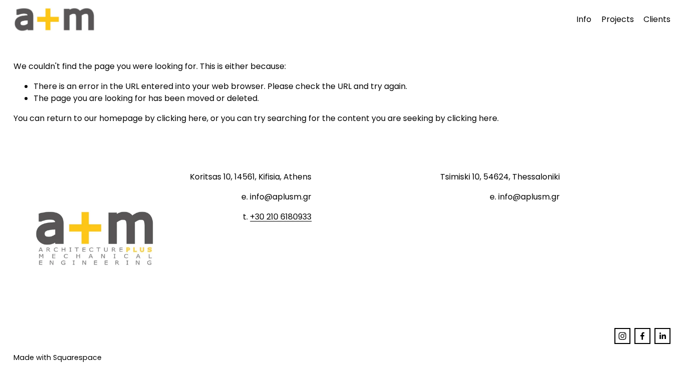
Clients (656, 19)
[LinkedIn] (662, 336)
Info (583, 19)
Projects (617, 19)
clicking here (182, 118)
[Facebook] (642, 336)
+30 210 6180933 (280, 216)
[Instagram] (622, 336)
